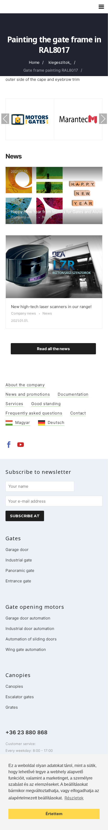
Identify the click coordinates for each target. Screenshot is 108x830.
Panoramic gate (20, 570)
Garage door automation (28, 618)
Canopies (14, 686)
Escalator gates (20, 696)
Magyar (22, 422)
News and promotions (28, 394)
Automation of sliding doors (31, 638)
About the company (25, 384)
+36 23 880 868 (26, 732)
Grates (12, 707)
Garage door (17, 549)
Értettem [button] (54, 813)
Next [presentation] (103, 118)
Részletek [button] (74, 797)
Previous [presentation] (5, 118)
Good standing (46, 403)
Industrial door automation (30, 628)
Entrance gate (18, 580)
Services (14, 403)
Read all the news (53, 348)
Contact (78, 413)
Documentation (73, 394)
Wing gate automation (26, 649)
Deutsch (56, 422)
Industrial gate (19, 560)
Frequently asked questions (34, 413)
